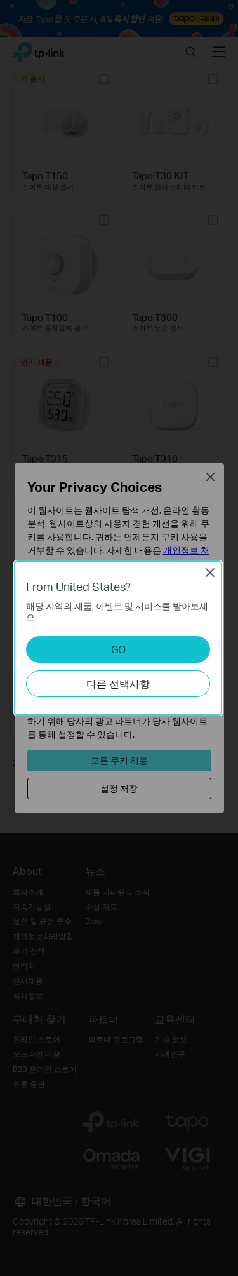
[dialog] (119, 638)
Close (210, 572)
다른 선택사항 (118, 683)
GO (118, 649)
